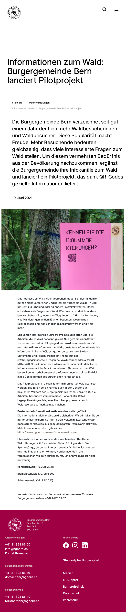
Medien (68, 573)
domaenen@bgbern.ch (21, 577)
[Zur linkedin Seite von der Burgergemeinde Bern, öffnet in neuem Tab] (83, 545)
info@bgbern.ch (16, 549)
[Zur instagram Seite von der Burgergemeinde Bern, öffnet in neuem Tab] (74, 545)
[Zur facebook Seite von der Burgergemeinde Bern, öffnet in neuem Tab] (66, 545)
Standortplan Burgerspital (81, 560)
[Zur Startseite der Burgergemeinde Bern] (14, 12)
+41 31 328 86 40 (17, 596)
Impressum (71, 600)
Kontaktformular (16, 553)
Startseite (17, 102)
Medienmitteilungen (39, 102)
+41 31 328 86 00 (17, 544)
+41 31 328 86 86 (17, 572)
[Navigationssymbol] (116, 9)
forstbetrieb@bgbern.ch (22, 601)
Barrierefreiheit (73, 586)
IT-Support (70, 580)
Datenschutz (72, 593)
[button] (104, 7)
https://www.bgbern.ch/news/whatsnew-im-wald (47, 432)
